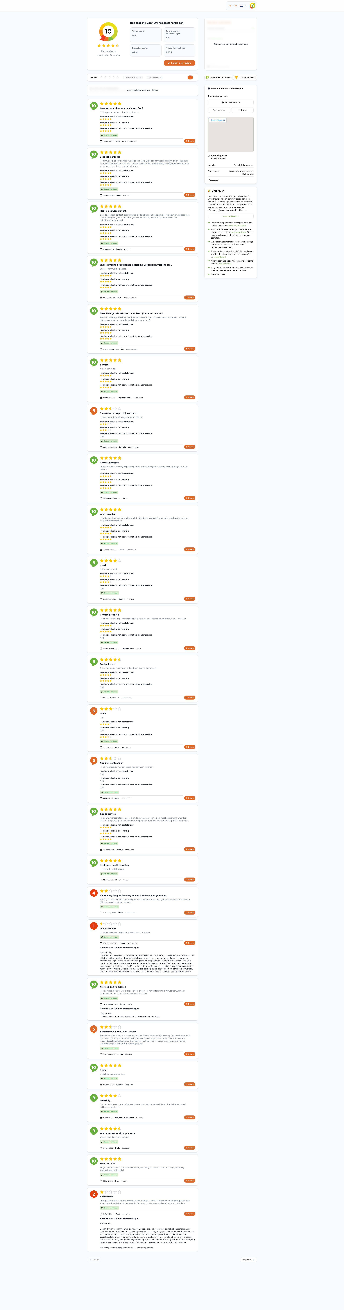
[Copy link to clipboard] (230, 5)
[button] (231, 274)
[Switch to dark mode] (236, 5)
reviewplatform (239, 232)
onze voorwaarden (237, 225)
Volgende (246, 1260)
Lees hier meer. (224, 264)
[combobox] (133, 77)
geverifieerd (220, 257)
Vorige (96, 1260)
